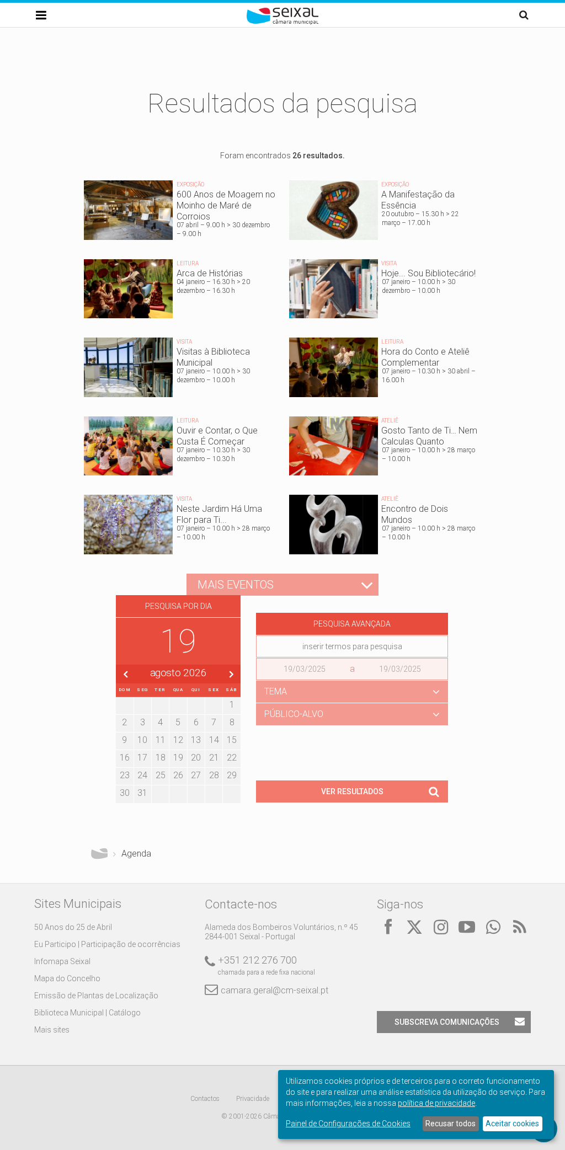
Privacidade (252, 1099)
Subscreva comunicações (447, 1022)
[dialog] (416, 1104)
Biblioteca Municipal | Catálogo (87, 1012)
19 (178, 757)
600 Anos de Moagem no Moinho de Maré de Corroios (180, 212)
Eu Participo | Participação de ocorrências (107, 944)
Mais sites (52, 1029)
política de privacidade (436, 1103)
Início (99, 854)
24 (142, 775)
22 (232, 757)
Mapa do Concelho (67, 978)
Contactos (205, 1099)
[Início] (282, 22)
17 (142, 757)
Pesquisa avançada (352, 623)
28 (214, 775)
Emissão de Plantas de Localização (96, 995)
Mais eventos (236, 584)
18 (161, 757)
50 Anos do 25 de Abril (73, 927)
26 (178, 775)
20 (196, 757)
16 (125, 757)
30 (125, 793)
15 (232, 740)
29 (232, 775)
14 (214, 740)
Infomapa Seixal (62, 961)
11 (161, 740)
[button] (352, 692)
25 (161, 775)
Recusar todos (450, 1123)
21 (214, 757)
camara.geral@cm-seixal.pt (274, 990)
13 (196, 740)
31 (142, 793)
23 (125, 775)
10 (142, 740)
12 (178, 740)
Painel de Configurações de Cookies (348, 1123)
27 (196, 775)
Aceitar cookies (512, 1123)
